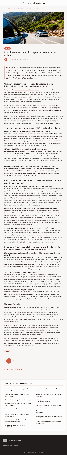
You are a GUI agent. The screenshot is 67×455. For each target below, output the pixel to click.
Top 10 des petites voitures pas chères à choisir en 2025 (15, 409)
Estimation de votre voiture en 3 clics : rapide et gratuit (49, 417)
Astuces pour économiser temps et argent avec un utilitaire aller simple (49, 400)
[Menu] (44, 3)
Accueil (4, 8)
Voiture (9, 8)
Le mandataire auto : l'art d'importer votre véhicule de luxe (16, 415)
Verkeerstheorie (34, 3)
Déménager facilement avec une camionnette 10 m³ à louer (49, 411)
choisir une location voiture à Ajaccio (26, 90)
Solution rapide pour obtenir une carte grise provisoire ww (48, 422)
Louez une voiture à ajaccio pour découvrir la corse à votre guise (17, 395)
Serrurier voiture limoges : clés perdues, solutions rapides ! (47, 389)
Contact (16, 445)
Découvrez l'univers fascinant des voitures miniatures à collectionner (16, 420)
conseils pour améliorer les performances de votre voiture (48, 395)
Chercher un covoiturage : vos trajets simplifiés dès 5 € (14, 426)
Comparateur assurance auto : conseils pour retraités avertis (48, 406)
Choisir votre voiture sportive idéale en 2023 (17, 400)
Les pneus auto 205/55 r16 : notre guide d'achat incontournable (17, 389)
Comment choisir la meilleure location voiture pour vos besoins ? (17, 404)
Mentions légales (7, 445)
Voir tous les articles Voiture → (13, 369)
